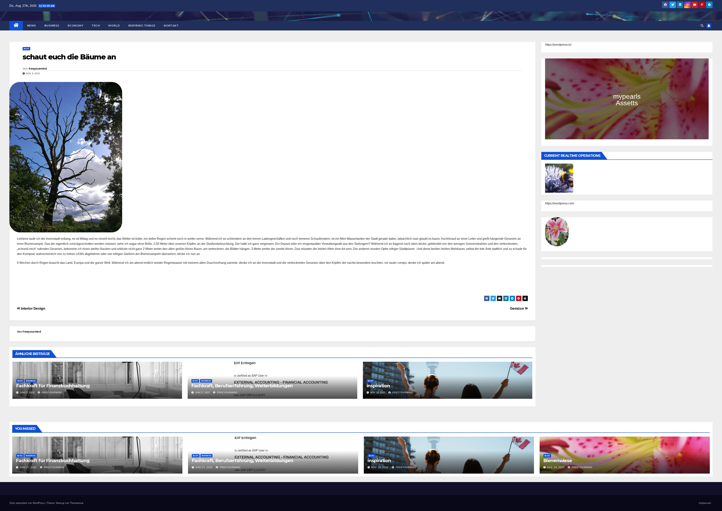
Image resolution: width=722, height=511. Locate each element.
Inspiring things (141, 25)
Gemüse (517, 308)
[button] (702, 25)
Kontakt (171, 25)
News (31, 25)
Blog (26, 49)
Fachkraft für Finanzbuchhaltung (53, 385)
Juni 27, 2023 (28, 467)
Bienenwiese (557, 460)
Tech (96, 25)
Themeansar (76, 503)
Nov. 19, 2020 (379, 467)
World (114, 25)
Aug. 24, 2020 (555, 467)
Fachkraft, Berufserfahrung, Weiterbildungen (242, 385)
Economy (75, 25)
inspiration (378, 385)
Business (51, 25)
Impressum (705, 503)
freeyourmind (38, 68)
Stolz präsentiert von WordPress (27, 503)
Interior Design (32, 308)
